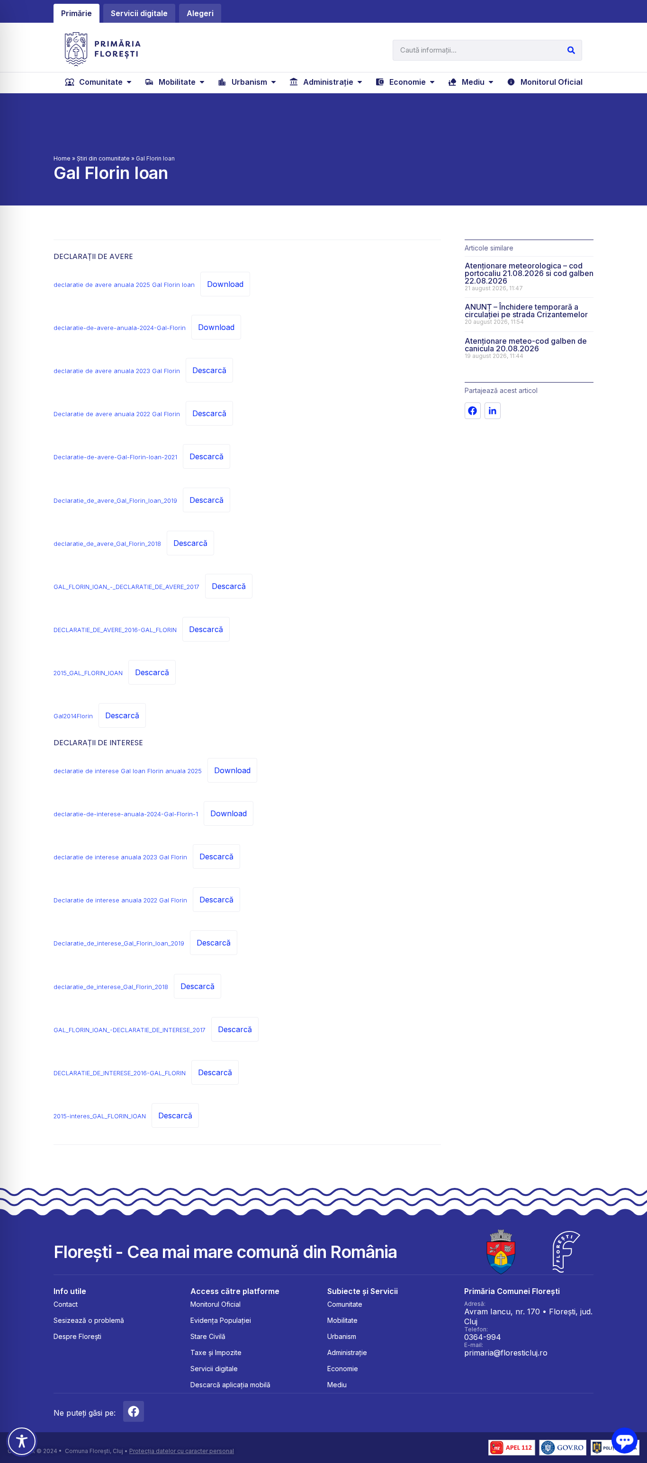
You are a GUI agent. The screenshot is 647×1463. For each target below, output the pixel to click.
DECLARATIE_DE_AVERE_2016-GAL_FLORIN (115, 629)
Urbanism (341, 1336)
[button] (99, 82)
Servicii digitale (214, 1369)
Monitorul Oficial (215, 1304)
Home (62, 158)
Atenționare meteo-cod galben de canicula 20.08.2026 (526, 344)
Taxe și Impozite (216, 1352)
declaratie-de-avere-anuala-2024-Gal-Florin (120, 327)
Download (225, 284)
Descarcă (209, 370)
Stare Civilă (207, 1336)
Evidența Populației (220, 1320)
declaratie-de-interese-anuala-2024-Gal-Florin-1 (126, 814)
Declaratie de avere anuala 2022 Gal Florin (117, 414)
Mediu (337, 1385)
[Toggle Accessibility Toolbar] (21, 1441)
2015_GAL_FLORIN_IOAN (88, 673)
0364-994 (482, 1337)
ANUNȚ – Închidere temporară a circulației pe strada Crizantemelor (526, 310)
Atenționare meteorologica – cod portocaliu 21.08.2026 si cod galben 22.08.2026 (529, 273)
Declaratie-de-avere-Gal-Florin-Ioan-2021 (115, 457)
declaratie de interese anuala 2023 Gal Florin (120, 857)
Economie (342, 1369)
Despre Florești (77, 1336)
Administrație (347, 1352)
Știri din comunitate (103, 158)
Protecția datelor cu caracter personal (181, 1450)
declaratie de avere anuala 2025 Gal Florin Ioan (124, 284)
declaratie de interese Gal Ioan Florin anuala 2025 (128, 771)
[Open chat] (624, 1440)
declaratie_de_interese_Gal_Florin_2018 (111, 986)
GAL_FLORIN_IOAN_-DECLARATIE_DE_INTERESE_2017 (130, 1030)
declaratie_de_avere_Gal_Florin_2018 (107, 543)
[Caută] (571, 50)
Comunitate (344, 1304)
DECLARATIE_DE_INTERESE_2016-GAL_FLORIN (120, 1073)
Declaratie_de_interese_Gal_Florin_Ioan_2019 (119, 943)
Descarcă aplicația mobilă (230, 1385)
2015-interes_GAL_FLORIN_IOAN (100, 1116)
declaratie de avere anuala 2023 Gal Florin (117, 371)
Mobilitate (342, 1320)
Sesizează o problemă (89, 1320)
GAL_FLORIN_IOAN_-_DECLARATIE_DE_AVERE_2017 (126, 586)
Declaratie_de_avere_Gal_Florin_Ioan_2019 (115, 500)
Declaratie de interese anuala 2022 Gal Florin (120, 900)
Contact (66, 1304)
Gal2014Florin (73, 716)
